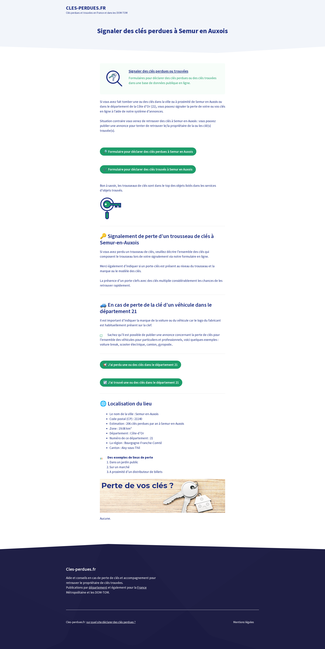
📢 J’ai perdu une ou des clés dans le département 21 (140, 365)
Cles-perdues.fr (86, 8)
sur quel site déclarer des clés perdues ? (111, 622)
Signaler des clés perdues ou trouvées (158, 71)
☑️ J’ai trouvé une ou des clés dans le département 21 (141, 382)
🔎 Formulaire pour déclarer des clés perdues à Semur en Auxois (148, 152)
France (142, 587)
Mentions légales (243, 622)
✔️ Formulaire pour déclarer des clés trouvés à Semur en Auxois (147, 169)
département (98, 587)
